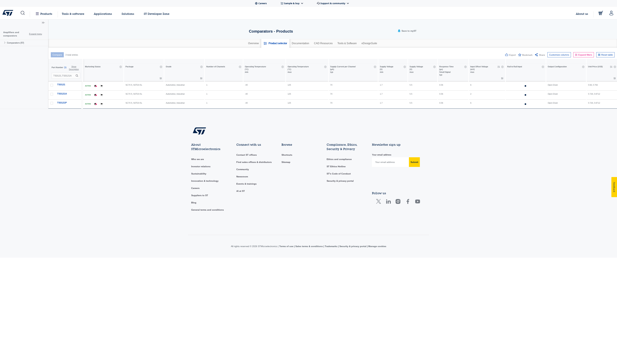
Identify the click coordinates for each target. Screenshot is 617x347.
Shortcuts (287, 155)
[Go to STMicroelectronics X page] (379, 202)
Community (242, 169)
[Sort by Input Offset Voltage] (499, 67)
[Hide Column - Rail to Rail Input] (543, 67)
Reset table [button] (607, 54)
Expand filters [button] (585, 54)
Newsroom (242, 176)
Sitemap (286, 162)
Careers (195, 188)
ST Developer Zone (156, 14)
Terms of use (286, 246)
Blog (193, 202)
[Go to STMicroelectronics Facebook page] (407, 202)
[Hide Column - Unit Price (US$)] (615, 67)
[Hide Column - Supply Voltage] (405, 67)
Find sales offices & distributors (254, 162)
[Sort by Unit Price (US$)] (611, 67)
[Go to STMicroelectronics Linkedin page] (388, 202)
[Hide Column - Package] (161, 67)
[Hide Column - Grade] (201, 67)
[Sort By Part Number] (65, 67)
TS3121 (61, 84)
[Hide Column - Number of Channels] (240, 67)
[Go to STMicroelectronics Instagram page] (397, 202)
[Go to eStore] (601, 13)
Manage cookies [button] (377, 246)
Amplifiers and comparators (11, 34)
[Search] (77, 75)
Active (88, 86)
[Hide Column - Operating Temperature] (283, 67)
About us (582, 13)
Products (46, 13)
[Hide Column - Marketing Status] (121, 67)
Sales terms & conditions (309, 246)
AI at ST (240, 191)
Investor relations (200, 166)
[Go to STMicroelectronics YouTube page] (417, 202)
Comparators (15, 43)
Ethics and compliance (339, 159)
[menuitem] (24, 43)
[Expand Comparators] (5, 42)
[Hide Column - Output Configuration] (583, 67)
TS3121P (62, 102)
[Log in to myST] (611, 13)
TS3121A (62, 93)
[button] (22, 13)
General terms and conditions (207, 210)
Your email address (381, 155)
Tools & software (73, 13)
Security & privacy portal (340, 181)
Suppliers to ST (199, 195)
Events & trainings (246, 183)
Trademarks (331, 246)
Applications (103, 13)
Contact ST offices (246, 155)
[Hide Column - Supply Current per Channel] (375, 67)
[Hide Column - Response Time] (465, 67)
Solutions (128, 13)
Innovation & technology (205, 181)
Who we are (197, 159)
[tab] (253, 43)
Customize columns (559, 54)
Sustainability (198, 173)
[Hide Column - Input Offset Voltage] (502, 67)
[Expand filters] (160, 78)
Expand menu (35, 34)
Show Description (74, 68)
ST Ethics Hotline (336, 166)
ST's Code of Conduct (339, 173)
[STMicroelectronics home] (8, 13)
